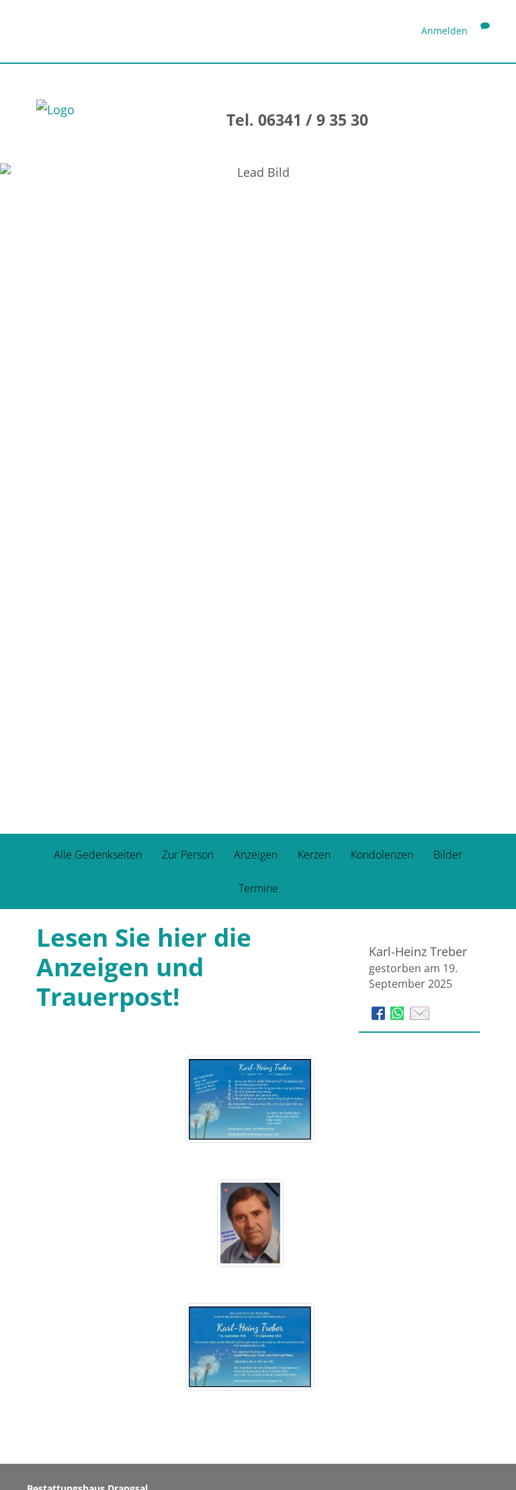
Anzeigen (255, 854)
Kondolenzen (382, 854)
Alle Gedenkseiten (98, 854)
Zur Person (188, 854)
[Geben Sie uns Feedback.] (485, 30)
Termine (258, 888)
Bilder (447, 854)
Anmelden (444, 30)
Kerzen (314, 854)
